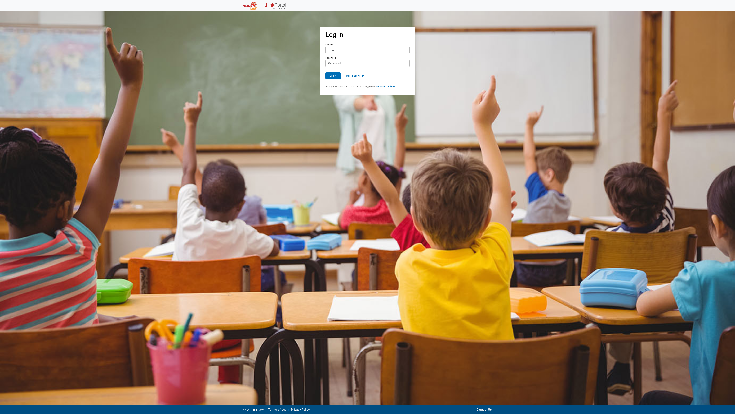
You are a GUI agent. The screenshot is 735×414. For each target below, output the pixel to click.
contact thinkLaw (385, 86)
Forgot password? (354, 76)
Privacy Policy (300, 409)
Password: (330, 58)
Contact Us (484, 409)
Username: (331, 44)
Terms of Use (277, 409)
